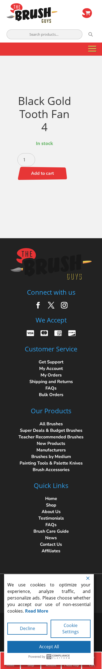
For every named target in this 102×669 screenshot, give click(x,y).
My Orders (51, 375)
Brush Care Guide (51, 531)
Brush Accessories (51, 470)
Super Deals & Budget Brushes (51, 430)
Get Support (51, 362)
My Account (51, 369)
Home (51, 499)
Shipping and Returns (51, 382)
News (51, 538)
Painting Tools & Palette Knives (51, 463)
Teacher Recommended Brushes (51, 437)
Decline (27, 628)
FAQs (51, 388)
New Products (51, 444)
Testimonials (51, 518)
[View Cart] (87, 13)
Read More (36, 611)
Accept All (49, 647)
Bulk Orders (51, 395)
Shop (51, 505)
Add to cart (42, 173)
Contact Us (51, 544)
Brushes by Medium (51, 457)
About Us (51, 512)
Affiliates (51, 551)
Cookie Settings (70, 628)
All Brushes (51, 424)
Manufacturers (51, 450)
